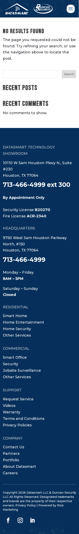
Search (69, 74)
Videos (9, 406)
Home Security (17, 329)
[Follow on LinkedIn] (32, 520)
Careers (10, 473)
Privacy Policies (17, 425)
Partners (11, 454)
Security (10, 364)
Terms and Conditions (23, 419)
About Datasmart (19, 467)
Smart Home (15, 316)
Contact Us (13, 447)
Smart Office (15, 358)
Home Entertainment (23, 323)
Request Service (18, 399)
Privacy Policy (25, 505)
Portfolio (11, 460)
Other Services (17, 336)
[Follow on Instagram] (20, 520)
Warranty (11, 412)
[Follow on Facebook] (8, 520)
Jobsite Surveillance (22, 371)
